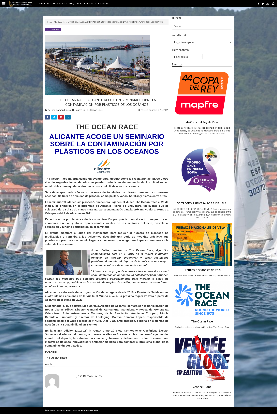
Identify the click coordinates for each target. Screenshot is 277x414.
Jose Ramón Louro (61, 110)
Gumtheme (93, 410)
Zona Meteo (102, 3)
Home (50, 22)
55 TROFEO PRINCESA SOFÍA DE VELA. (202, 203)
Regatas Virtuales (80, 3)
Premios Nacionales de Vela (202, 270)
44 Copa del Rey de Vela (202, 122)
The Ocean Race (60, 22)
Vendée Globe (202, 387)
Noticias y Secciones (52, 3)
